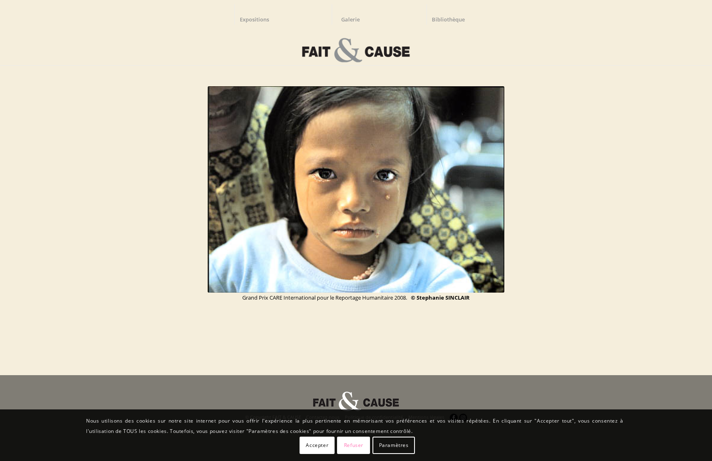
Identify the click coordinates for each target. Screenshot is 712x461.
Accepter (317, 445)
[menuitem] (258, 14)
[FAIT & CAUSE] (355, 47)
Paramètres (394, 445)
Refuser (353, 445)
